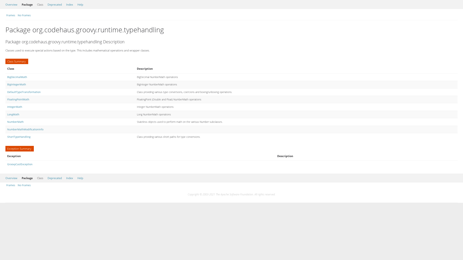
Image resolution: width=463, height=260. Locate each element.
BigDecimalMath (17, 77)
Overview (11, 4)
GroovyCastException (20, 164)
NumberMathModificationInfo (25, 129)
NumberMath (15, 122)
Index (69, 4)
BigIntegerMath (16, 84)
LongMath (13, 114)
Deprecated (55, 4)
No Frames (24, 15)
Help (80, 4)
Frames (10, 15)
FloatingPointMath (18, 99)
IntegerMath (14, 107)
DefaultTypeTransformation (24, 92)
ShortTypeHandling (19, 136)
